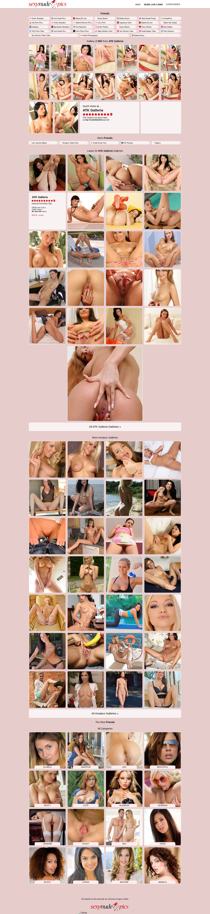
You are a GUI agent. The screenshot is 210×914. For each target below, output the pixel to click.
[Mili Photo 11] (127, 86)
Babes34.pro (124, 18)
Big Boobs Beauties (61, 27)
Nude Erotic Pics (100, 143)
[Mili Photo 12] (149, 86)
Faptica (157, 143)
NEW (137, 4)
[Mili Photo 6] (171, 58)
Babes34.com (81, 18)
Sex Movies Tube (126, 31)
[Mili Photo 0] (39, 58)
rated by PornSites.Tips (42, 206)
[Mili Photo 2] (83, 58)
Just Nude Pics (60, 18)
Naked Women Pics (84, 23)
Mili (100, 41)
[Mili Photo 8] (61, 86)
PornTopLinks (81, 27)
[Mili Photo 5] (149, 58)
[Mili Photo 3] (105, 58)
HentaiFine (167, 18)
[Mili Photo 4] (127, 58)
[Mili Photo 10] (105, 86)
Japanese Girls (125, 23)
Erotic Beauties (38, 18)
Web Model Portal (148, 18)
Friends (105, 13)
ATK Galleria (116, 41)
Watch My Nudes (170, 23)
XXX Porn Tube (38, 31)
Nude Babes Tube (148, 31)
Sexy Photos (146, 27)
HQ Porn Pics (37, 23)
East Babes (168, 27)
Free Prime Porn (82, 31)
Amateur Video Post (70, 143)
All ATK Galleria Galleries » (105, 426)
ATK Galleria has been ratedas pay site (96, 113)
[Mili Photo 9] (83, 86)
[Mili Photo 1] (61, 58)
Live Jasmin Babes (39, 143)
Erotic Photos (103, 27)
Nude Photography (90, 35)
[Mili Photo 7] (39, 86)
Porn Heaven (168, 31)
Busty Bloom (103, 18)
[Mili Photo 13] (171, 86)
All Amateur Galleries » (105, 713)
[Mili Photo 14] (41, 117)
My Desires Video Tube (41, 35)
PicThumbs (128, 143)
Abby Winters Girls (105, 31)
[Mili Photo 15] (66, 117)
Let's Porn (102, 23)
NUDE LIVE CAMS (153, 4)
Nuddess (35, 27)
